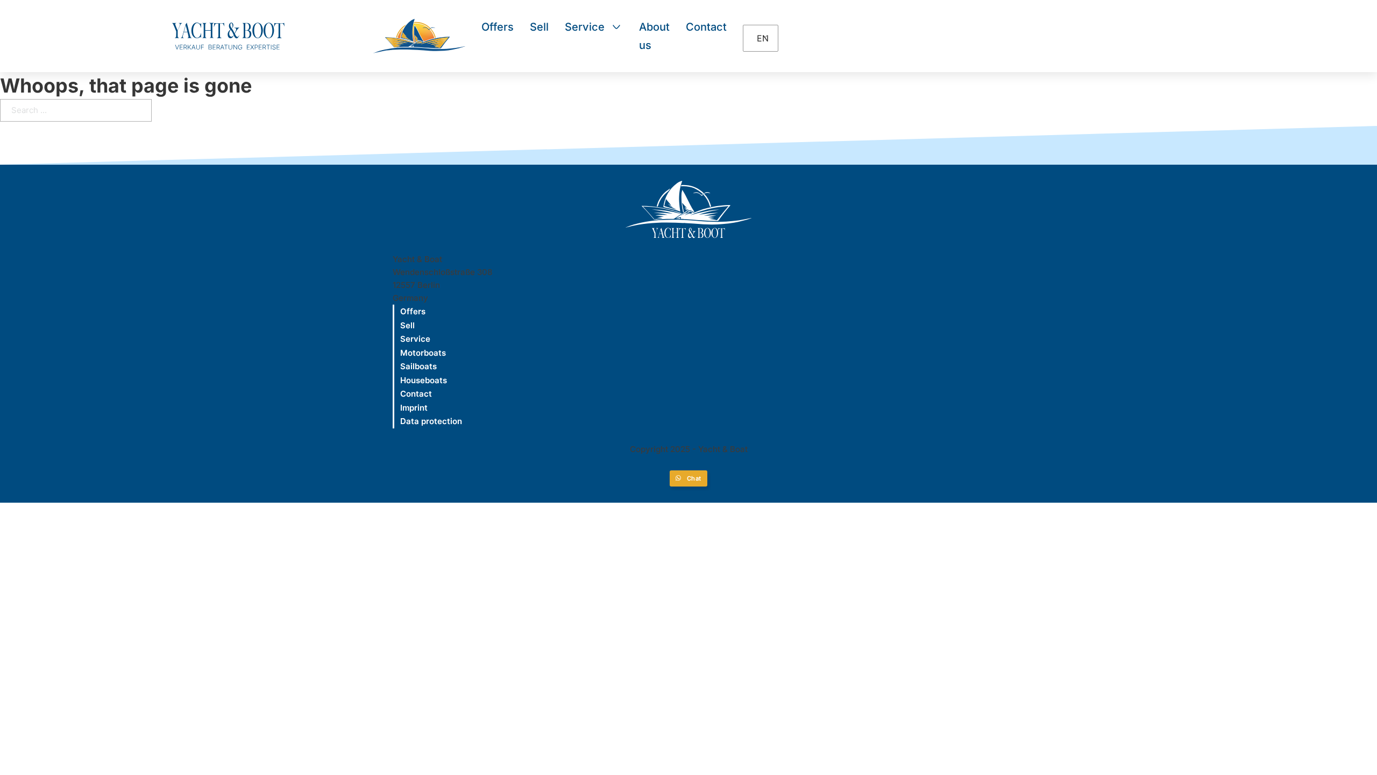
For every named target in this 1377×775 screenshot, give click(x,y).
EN (762, 38)
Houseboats (423, 380)
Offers (497, 26)
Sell (539, 26)
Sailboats (418, 366)
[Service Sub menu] (616, 26)
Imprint (414, 408)
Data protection (431, 421)
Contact (706, 26)
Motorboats (423, 353)
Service (585, 26)
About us (654, 36)
